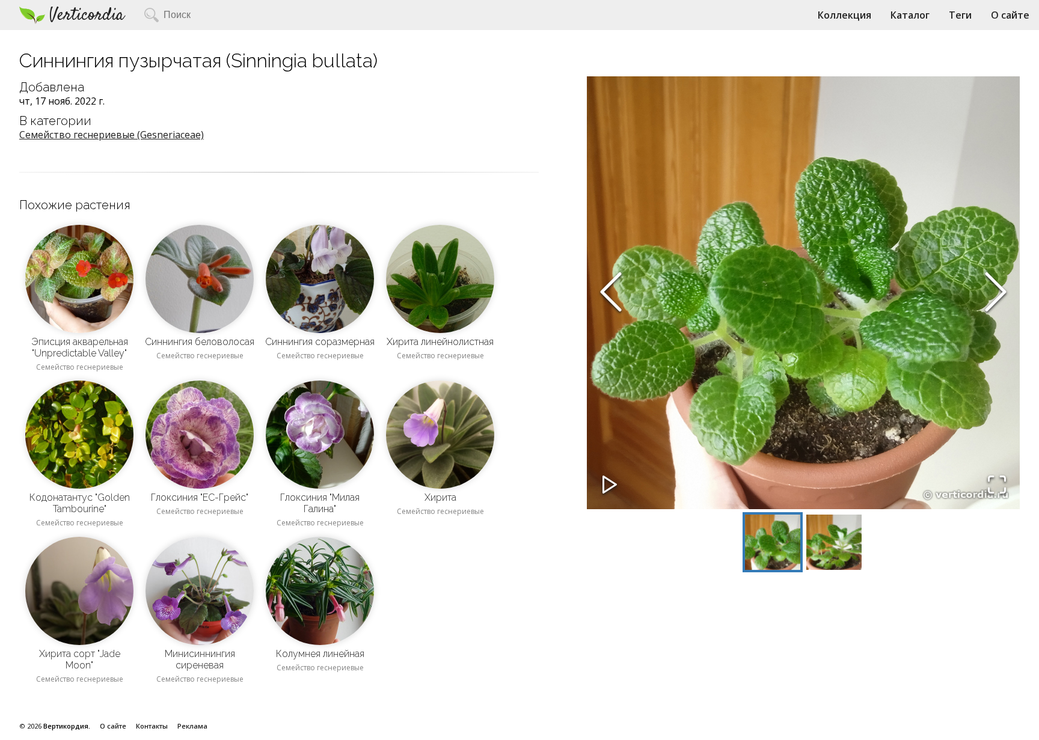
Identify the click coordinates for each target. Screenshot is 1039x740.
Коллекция (844, 15)
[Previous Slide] (611, 293)
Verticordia (86, 15)
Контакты (152, 725)
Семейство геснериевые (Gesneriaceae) (111, 134)
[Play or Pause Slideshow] (610, 485)
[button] (803, 292)
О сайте (1010, 15)
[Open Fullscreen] (997, 485)
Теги (960, 15)
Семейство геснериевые (79, 367)
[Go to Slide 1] (773, 542)
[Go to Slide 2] (834, 542)
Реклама (192, 725)
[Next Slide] (996, 293)
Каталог (910, 15)
